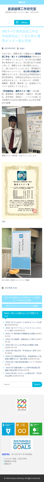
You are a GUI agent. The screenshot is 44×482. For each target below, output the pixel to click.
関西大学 (22, 2)
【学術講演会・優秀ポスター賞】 (16, 91)
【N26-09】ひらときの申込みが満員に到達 (21, 345)
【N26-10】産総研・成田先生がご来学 (20, 339)
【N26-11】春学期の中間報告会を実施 (20, 333)
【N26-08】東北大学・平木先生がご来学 (20, 350)
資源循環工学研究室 (22, 9)
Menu (24, 22)
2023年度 (8, 288)
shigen (22, 48)
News (15, 288)
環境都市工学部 (10, 461)
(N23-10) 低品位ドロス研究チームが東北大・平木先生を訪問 (22, 299)
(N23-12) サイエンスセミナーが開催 (22, 305)
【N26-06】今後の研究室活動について (20, 362)
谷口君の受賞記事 (31, 71)
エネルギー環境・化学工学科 (15, 458)
